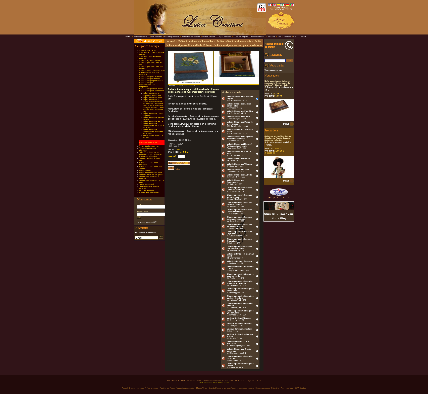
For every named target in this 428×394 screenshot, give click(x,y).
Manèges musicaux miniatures (151, 174)
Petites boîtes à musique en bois (234, 41)
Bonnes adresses (257, 37)
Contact (303, 37)
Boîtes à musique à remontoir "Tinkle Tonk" (152, 94)
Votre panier (277, 65)
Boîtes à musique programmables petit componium (147, 85)
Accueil (127, 37)
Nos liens (287, 37)
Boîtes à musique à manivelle (150, 77)
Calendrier (271, 37)
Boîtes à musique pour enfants (151, 81)
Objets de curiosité (146, 184)
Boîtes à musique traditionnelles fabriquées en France (153, 131)
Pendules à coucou (146, 190)
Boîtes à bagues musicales (150, 60)
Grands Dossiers (208, 37)
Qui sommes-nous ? (140, 37)
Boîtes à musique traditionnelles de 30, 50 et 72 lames (153, 125)
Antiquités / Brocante (147, 50)
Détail (286, 124)
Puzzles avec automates (149, 192)
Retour (177, 169)
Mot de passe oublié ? (148, 222)
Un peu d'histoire (224, 37)
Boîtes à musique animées (149, 79)
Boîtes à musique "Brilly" (153, 97)
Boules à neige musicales (149, 146)
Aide (279, 37)
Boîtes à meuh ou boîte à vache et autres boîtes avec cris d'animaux (152, 72)
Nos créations (156, 37)
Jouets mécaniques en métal (150, 172)
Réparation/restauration (191, 37)
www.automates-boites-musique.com (214, 383)
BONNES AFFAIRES (148, 142)
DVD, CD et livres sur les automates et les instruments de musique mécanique (150, 154)
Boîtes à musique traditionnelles (151, 91)
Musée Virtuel (152, 41)
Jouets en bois (145, 170)
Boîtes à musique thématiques (151, 89)
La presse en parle (241, 37)
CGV (295, 37)
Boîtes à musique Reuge (153, 121)
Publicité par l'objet (171, 37)
